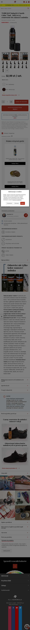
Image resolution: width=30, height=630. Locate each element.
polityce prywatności (17, 200)
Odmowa (17, 203)
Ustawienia (9, 203)
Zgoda (22, 203)
